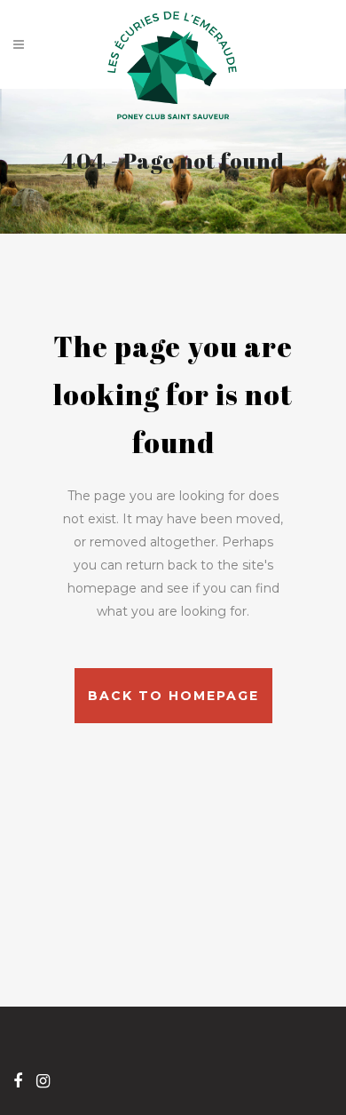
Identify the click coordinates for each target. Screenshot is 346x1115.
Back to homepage (173, 696)
